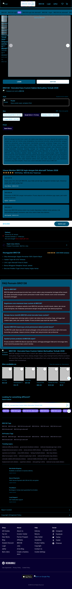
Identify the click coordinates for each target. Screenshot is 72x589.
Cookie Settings (40, 552)
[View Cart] (67, 4)
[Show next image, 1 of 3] (68, 45)
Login (4, 546)
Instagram (59, 531)
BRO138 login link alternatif (32, 12)
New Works (6, 537)
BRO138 (4, 12)
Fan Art (4, 534)
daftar (4, 549)
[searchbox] (36, 405)
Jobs (18, 546)
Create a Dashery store (23, 553)
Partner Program (22, 537)
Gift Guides (6, 531)
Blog (3, 540)
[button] (4, 17)
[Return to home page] (11, 4)
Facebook (59, 534)
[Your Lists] (62, 4)
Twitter (58, 537)
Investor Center (22, 534)
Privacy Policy (17, 567)
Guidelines (38, 540)
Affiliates (20, 540)
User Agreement (6, 567)
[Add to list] (10, 369)
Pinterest (59, 543)
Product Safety (40, 543)
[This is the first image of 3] (11, 45)
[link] (6, 410)
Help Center (39, 537)
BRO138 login (14, 12)
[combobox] (28, 3)
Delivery (37, 531)
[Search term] (33, 4)
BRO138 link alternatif (61, 12)
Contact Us (38, 549)
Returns (37, 534)
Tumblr (58, 540)
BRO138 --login (47, 12)
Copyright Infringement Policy (11, 515)
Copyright (38, 546)
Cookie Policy (26, 567)
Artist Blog (20, 549)
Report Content (6, 510)
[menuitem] (4, 12)
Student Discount (8, 543)
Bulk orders (6, 552)
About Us (20, 531)
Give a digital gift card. (22, 238)
